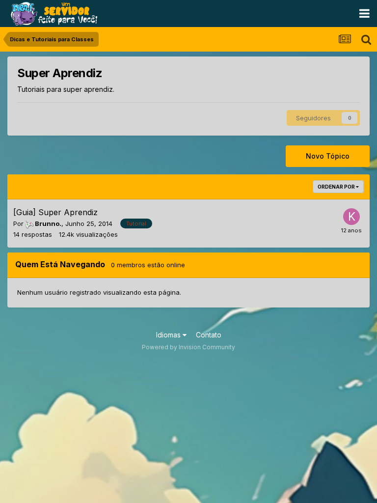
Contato (208, 335)
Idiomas (169, 335)
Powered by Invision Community (188, 347)
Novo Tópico (328, 156)
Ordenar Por (337, 187)
